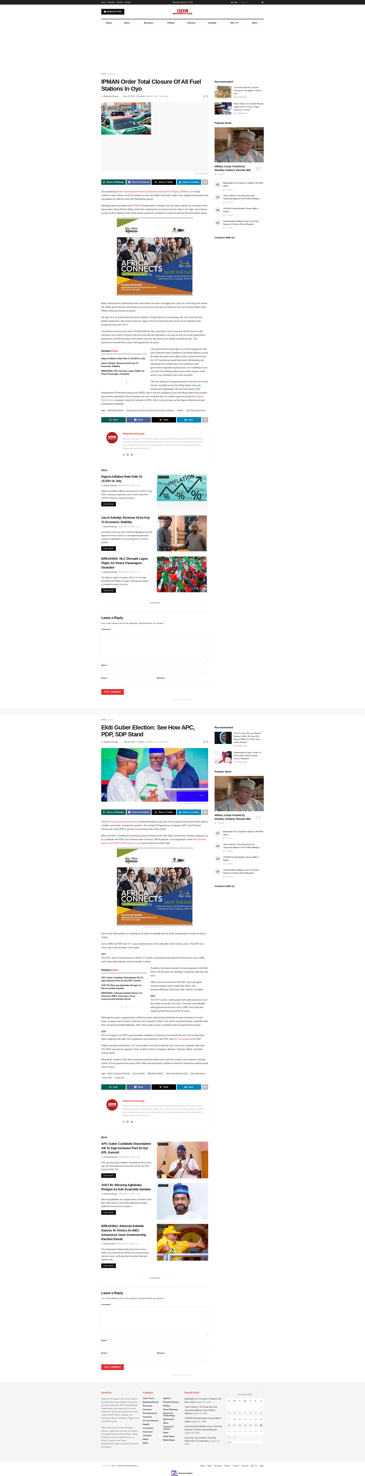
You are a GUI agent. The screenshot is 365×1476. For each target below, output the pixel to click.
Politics (171, 23)
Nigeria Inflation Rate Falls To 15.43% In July (123, 358)
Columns (147, 1409)
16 (229, 1425)
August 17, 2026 (127, 486)
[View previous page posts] (121, 382)
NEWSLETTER (114, 12)
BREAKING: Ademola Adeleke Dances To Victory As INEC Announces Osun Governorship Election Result (121, 996)
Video (166, 1432)
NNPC (125, 325)
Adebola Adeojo (109, 1244)
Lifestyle (212, 23)
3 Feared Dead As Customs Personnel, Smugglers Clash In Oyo (248, 90)
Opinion (167, 1398)
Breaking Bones (151, 1402)
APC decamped (181, 1039)
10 (234, 1419)
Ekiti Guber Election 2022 (177, 1074)
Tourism (191, 23)
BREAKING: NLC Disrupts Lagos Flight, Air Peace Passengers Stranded (124, 563)
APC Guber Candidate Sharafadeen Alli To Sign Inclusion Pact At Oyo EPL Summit (126, 1148)
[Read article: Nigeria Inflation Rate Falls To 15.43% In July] (182, 493)
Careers (119, 2)
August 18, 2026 (127, 1157)
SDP (133, 1045)
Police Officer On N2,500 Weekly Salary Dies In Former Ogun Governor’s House (248, 107)
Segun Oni (119, 1078)
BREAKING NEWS (115, 411)
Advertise (111, 2)
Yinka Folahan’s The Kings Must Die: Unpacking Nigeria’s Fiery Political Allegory (201, 1410)
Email (105, 678)
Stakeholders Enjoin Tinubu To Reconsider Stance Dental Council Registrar (247, 755)
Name (105, 665)
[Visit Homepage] (182, 12)
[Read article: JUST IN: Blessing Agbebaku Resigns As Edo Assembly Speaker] (182, 1201)
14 (256, 1419)
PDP (157, 1000)
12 (245, 1419)
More (254, 23)
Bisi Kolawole (139, 1074)
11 (240, 1419)
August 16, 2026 (126, 1244)
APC (129, 944)
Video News (169, 1436)
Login (235, 2)
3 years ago (241, 746)
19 (245, 1425)
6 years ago (241, 97)
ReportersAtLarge (111, 96)
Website (161, 678)
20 (250, 1425)
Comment (106, 629)
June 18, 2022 (129, 96)
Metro (146, 1439)
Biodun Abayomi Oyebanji (119, 1074)
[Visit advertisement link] (154, 256)
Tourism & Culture (168, 1427)
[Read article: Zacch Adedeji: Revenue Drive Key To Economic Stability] (182, 534)
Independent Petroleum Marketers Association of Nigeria (150, 411)
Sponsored (168, 1419)
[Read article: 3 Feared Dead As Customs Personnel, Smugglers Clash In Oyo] (223, 92)
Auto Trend (148, 1398)
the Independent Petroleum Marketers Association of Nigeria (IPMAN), (154, 191)
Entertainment (150, 1413)
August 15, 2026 (127, 527)
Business (148, 23)
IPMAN (137, 205)
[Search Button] (262, 2)
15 (261, 1419)
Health (146, 1424)
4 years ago (241, 113)
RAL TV (234, 23)
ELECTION (107, 1078)
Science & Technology (169, 1414)
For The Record (150, 1420)
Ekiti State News (198, 1074)
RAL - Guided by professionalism (124, 1466)
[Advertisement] (182, 48)
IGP (156, 360)
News (127, 23)
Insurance (148, 1432)
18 (240, 1425)
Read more (110, 504)
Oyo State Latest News (195, 411)
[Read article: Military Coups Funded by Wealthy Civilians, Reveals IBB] (239, 145)
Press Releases (170, 1409)
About (103, 2)
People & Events (171, 1402)
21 (256, 1425)
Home (109, 23)
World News (169, 1440)
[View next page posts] (126, 382)
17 (234, 1425)
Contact (127, 2)
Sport (165, 1423)
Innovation (148, 1428)
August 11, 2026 (127, 572)
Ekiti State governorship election (122, 821)
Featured (147, 1417)
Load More (154, 603)
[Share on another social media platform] (205, 182)
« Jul (229, 1442)
